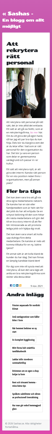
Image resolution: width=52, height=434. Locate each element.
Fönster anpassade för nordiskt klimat (26, 307)
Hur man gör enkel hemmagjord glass (26, 407)
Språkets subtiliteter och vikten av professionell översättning (26, 395)
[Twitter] (14, 285)
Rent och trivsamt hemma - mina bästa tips (24, 384)
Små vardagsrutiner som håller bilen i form (25, 318)
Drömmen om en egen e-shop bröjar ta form (25, 372)
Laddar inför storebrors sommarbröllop (22, 361)
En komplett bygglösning (23, 339)
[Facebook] (11, 285)
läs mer (34, 132)
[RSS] (20, 285)
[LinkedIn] (17, 285)
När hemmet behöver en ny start (24, 330)
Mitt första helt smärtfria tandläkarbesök (23, 349)
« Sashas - (17, 13)
